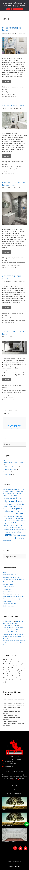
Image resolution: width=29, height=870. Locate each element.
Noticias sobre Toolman (10, 467)
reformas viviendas (8, 532)
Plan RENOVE (20, 506)
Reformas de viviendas (16, 527)
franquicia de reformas (10, 506)
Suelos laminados (8, 587)
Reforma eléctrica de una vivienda (13, 579)
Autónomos (20, 491)
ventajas (4, 540)
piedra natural (6, 94)
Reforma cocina (7, 516)
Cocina (8, 493)
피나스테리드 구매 (8, 621)
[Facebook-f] (15, 848)
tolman (21, 395)
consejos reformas (14, 263)
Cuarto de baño (13, 390)
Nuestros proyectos (9, 469)
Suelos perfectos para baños (11, 28)
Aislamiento (15, 489)
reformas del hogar (9, 525)
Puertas (13, 514)
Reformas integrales (9, 529)
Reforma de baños (8, 265)
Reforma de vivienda (18, 518)
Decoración (11, 498)
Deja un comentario (10, 97)
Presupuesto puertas (7, 514)
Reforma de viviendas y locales (11, 520)
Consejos (13, 493)
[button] (14, 789)
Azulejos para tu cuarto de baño (13, 332)
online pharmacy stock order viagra (14, 641)
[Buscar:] (14, 444)
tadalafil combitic (8, 630)
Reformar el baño (8, 582)
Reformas (11, 169)
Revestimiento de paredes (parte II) (13, 596)
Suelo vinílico (7, 601)
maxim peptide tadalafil (10, 625)
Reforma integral (8, 584)
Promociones (7, 472)
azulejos (6, 92)
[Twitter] (20, 848)
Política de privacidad (14, 866)
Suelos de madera (8, 606)
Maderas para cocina (9, 575)
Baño (4, 493)
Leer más (6, 81)
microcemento (18, 92)
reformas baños (20, 169)
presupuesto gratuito (15, 511)
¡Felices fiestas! (7, 591)
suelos (14, 94)
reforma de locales (8, 518)
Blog (5, 87)
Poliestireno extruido (9, 603)
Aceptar (8, 8)
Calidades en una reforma (11, 577)
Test (4, 572)
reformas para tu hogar (14, 392)
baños (12, 92)
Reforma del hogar (17, 516)
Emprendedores (11, 504)
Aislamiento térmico (12, 491)
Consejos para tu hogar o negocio (13, 462)
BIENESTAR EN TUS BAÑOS (14, 105)
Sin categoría (7, 474)
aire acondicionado (8, 489)
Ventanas (9, 540)
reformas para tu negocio (10, 395)
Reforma (23, 263)
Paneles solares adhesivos (11, 594)
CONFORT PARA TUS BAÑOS (11, 277)
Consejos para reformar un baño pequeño (13, 183)
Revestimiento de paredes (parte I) (13, 599)
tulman (11, 397)
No (11, 8)
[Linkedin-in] (25, 848)
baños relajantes (14, 166)
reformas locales (21, 529)
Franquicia (20, 504)
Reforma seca (7, 589)
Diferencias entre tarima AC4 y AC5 (13, 627)
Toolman (5, 171)
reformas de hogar (21, 523)
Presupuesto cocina (7, 508)
